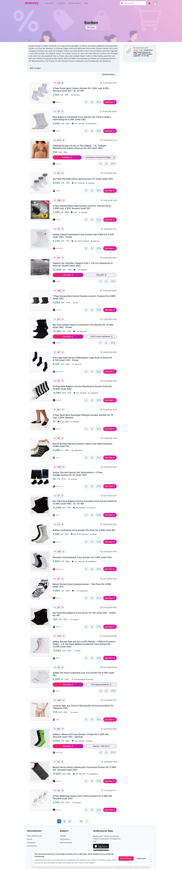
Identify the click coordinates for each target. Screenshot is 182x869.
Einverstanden (126, 858)
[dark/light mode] (149, 3)
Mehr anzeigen (35, 68)
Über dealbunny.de (34, 836)
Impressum (141, 858)
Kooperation (65, 839)
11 (81, 821)
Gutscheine (49, 3)
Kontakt (63, 836)
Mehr (86, 3)
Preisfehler (61, 3)
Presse (29, 839)
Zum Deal (108, 102)
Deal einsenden (66, 842)
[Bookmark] (91, 102)
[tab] (140, 59)
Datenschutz (32, 846)
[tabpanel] (140, 52)
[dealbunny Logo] (32, 3)
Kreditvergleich (75, 3)
